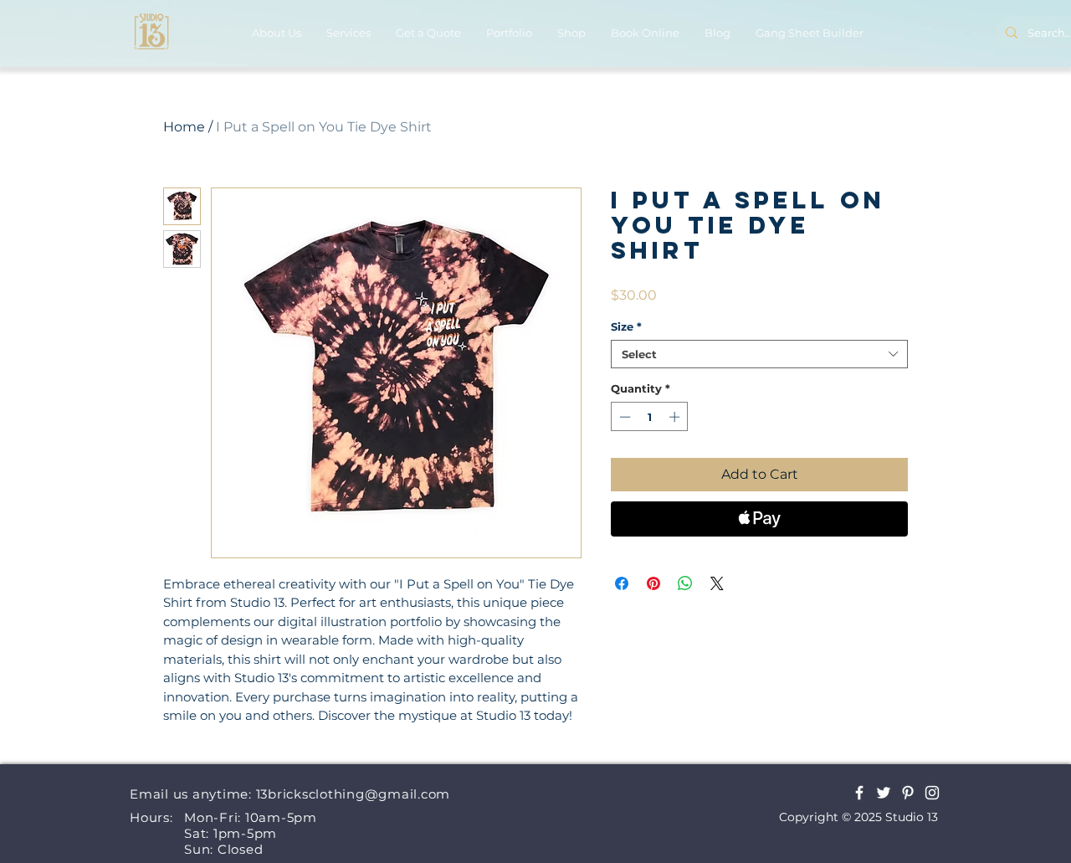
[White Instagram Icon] (932, 792)
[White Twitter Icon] (883, 792)
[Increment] (676, 417)
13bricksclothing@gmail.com (353, 794)
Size (626, 326)
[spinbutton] (649, 417)
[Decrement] (623, 417)
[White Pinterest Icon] (908, 792)
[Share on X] (717, 583)
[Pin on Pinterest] (653, 583)
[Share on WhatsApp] (685, 583)
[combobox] (759, 354)
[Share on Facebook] (622, 583)
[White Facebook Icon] (859, 792)
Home (184, 127)
